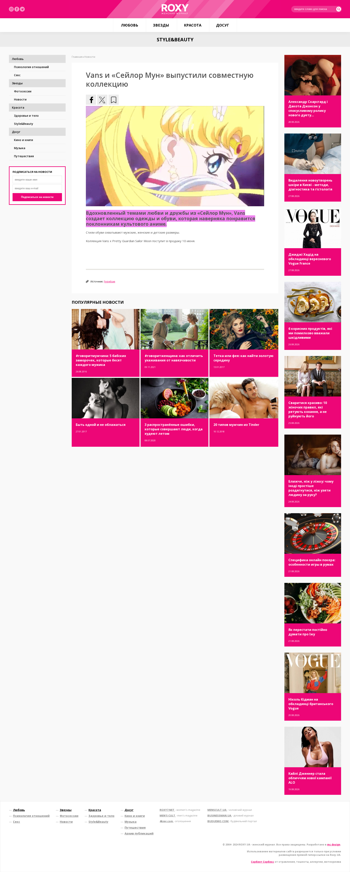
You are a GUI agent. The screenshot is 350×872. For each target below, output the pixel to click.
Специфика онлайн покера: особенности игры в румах (311, 562)
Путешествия (24, 156)
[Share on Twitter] (102, 100)
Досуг (222, 25)
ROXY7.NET (180, 810)
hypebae (109, 281)
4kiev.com (175, 821)
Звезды (161, 25)
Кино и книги (23, 140)
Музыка (19, 148)
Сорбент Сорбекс (262, 861)
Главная (77, 57)
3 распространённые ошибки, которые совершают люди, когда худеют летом (174, 429)
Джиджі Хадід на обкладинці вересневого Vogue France (309, 259)
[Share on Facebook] (91, 100)
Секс (17, 75)
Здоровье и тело (26, 116)
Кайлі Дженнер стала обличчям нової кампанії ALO (310, 778)
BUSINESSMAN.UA (230, 815)
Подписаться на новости (37, 197)
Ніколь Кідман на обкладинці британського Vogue (310, 704)
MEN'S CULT (178, 815)
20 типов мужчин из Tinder (236, 424)
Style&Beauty (23, 124)
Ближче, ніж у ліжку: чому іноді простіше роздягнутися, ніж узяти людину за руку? (310, 488)
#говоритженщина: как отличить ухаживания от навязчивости (174, 358)
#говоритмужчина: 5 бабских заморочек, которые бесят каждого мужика (101, 360)
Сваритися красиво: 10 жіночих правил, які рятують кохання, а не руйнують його (307, 409)
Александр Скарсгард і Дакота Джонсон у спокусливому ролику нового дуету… (308, 108)
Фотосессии (22, 91)
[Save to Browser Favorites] (114, 100)
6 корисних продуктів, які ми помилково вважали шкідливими (310, 333)
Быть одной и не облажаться (101, 424)
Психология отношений (31, 67)
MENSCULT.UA (229, 810)
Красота (192, 25)
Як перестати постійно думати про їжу (307, 631)
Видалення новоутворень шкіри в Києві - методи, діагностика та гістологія (310, 184)
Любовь (129, 25)
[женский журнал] (175, 9)
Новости (20, 99)
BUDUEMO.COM (232, 821)
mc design (333, 844)
